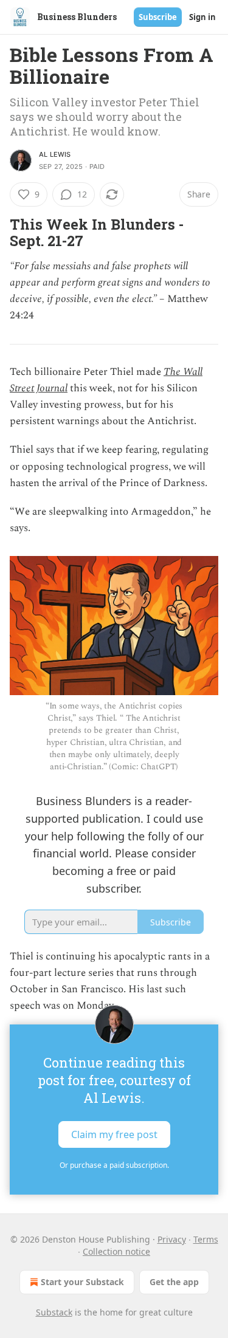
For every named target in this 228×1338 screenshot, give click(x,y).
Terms (205, 1239)
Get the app (174, 1282)
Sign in (202, 17)
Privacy (171, 1239)
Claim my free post (114, 1134)
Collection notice (116, 1251)
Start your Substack (82, 1282)
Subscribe (158, 17)
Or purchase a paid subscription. (114, 1165)
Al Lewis (55, 154)
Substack (54, 1312)
